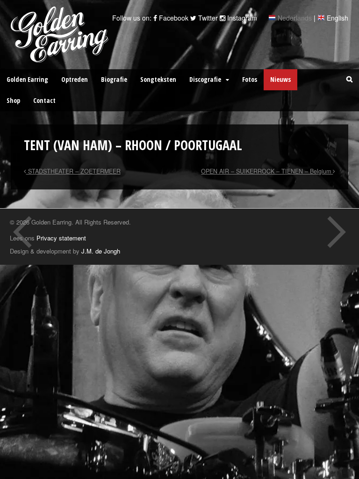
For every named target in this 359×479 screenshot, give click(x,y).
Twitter (207, 17)
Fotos (249, 79)
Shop (13, 100)
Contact (44, 100)
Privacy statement (61, 237)
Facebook (172, 17)
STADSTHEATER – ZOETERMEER (73, 171)
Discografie (205, 79)
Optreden (74, 79)
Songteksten (158, 79)
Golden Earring (27, 79)
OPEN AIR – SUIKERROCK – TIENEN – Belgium (267, 171)
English (337, 17)
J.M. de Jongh (100, 251)
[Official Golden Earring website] (61, 57)
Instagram (241, 17)
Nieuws (280, 79)
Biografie (114, 79)
